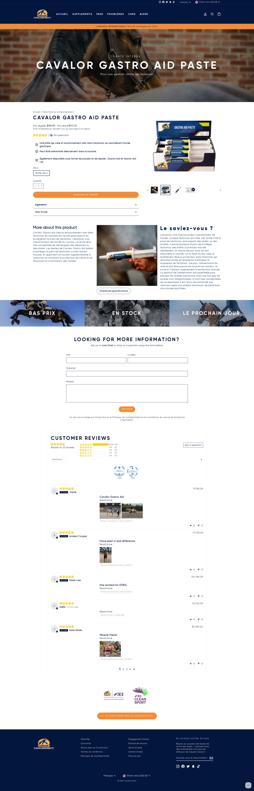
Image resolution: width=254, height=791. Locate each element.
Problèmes (115, 14)
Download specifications (113, 291)
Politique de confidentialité (126, 417)
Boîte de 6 (41, 173)
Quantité (37, 181)
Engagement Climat (138, 739)
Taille (35, 168)
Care (132, 14)
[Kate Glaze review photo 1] (110, 649)
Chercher (85, 739)
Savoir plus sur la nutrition (94, 748)
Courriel (132, 355)
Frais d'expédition (42, 129)
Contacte (86, 743)
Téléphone (70, 368)
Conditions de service (159, 417)
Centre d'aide (135, 752)
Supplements (82, 14)
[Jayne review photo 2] (132, 511)
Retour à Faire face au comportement (128, 716)
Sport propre (135, 748)
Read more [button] (106, 500)
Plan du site (134, 756)
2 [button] (123, 669)
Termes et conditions (92, 752)
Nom (68, 355)
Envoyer (127, 409)
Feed (99, 14)
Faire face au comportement (58, 112)
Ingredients (41, 204)
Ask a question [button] (193, 445)
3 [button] (127, 669)
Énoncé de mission (137, 743)
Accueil (62, 14)
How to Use (41, 212)
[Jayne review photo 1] (110, 511)
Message (70, 382)
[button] (40, 135)
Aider (144, 14)
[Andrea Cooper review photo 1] (106, 555)
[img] (67, 488)
